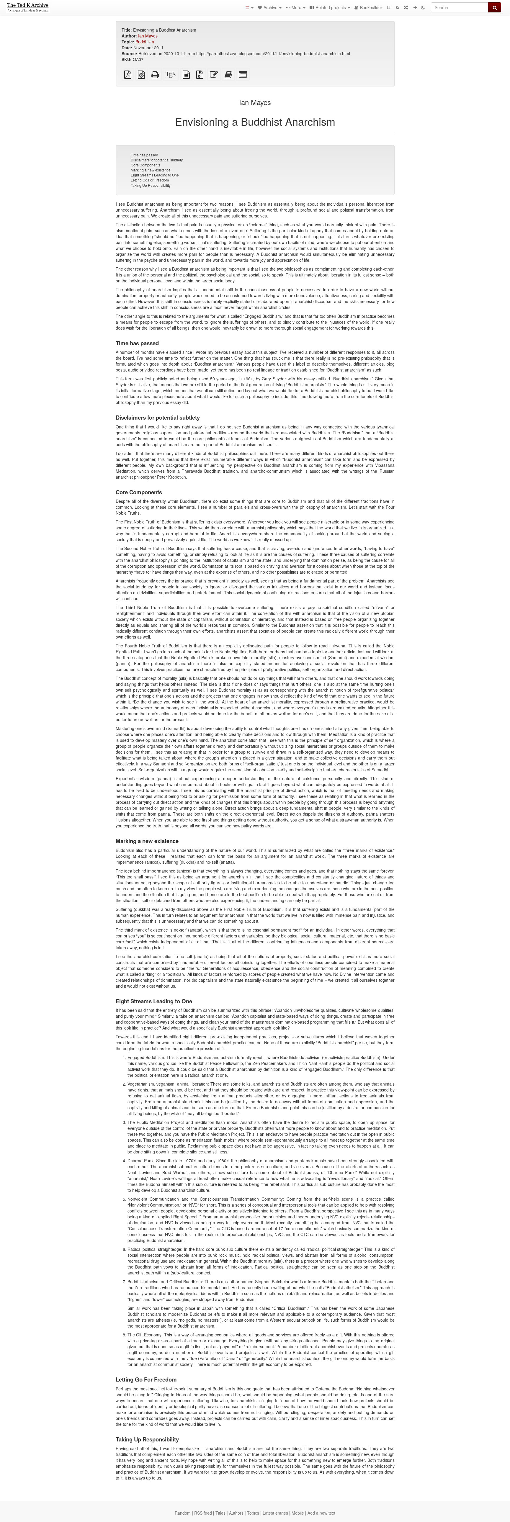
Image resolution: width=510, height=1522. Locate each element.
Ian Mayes (148, 36)
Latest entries (275, 1513)
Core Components (145, 164)
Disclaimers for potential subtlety (157, 159)
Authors (236, 1513)
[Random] (406, 7)
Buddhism (144, 42)
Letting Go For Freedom (150, 179)
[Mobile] (388, 7)
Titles (220, 1513)
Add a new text (321, 1513)
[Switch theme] (422, 7)
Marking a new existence (151, 169)
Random (183, 1513)
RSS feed (203, 1513)
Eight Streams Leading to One (155, 174)
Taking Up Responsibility (151, 185)
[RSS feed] (397, 7)
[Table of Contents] (248, 7)
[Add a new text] (415, 7)
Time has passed (144, 154)
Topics (253, 1513)
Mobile (298, 1513)
